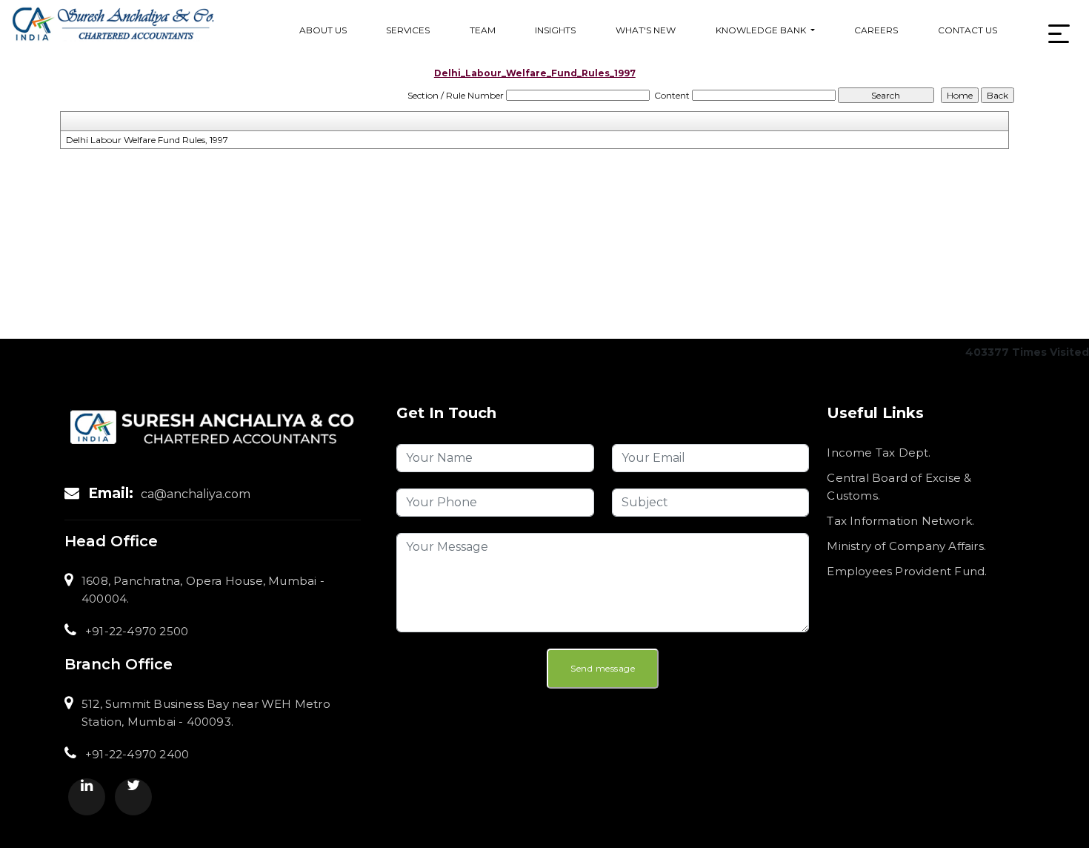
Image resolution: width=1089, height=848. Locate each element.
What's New (646, 30)
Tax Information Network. (900, 521)
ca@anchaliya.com (195, 494)
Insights (555, 30)
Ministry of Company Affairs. (906, 546)
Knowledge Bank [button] (762, 30)
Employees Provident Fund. (907, 571)
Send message (602, 668)
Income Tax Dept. (878, 452)
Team (483, 30)
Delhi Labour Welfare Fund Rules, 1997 (147, 139)
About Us (323, 30)
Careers (876, 30)
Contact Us (967, 30)
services (408, 30)
